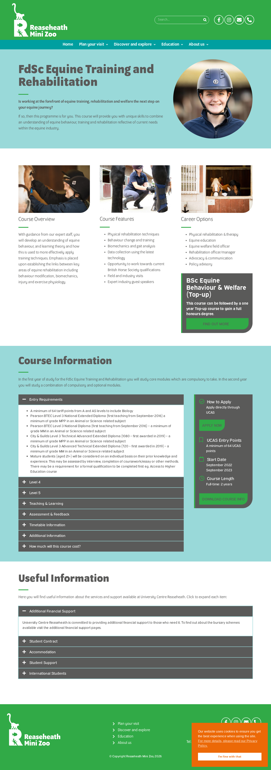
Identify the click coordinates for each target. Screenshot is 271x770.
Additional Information (47, 535)
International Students (47, 673)
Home (68, 44)
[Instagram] (229, 20)
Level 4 (34, 481)
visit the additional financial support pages (69, 627)
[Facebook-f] (219, 20)
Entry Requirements (45, 399)
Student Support (43, 662)
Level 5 (34, 492)
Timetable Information (47, 524)
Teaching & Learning (46, 503)
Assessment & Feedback (49, 514)
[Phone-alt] (249, 20)
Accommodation (42, 651)
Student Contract (43, 641)
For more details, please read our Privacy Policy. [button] (227, 743)
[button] (101, 399)
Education (170, 44)
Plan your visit (91, 44)
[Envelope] (239, 20)
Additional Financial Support (52, 610)
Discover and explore (133, 44)
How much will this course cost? (55, 546)
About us (197, 44)
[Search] (205, 20)
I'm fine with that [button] (229, 756)
